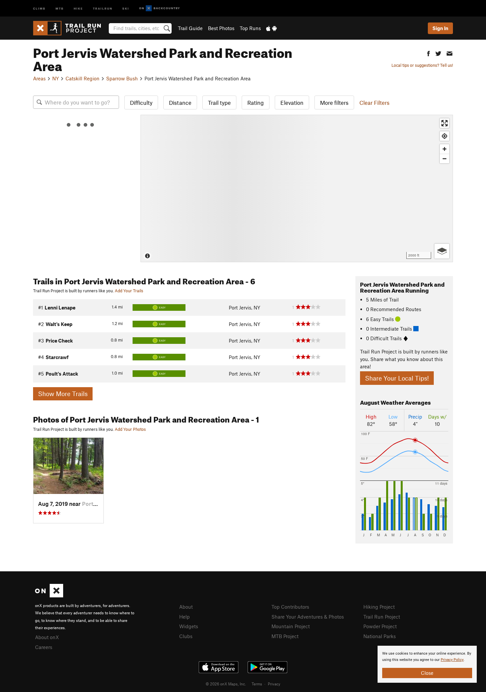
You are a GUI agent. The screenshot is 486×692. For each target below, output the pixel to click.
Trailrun (102, 8)
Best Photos (221, 28)
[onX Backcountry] (159, 8)
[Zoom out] (444, 158)
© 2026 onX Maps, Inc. (226, 683)
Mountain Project (290, 626)
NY (55, 78)
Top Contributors (290, 607)
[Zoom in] (444, 149)
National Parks (379, 636)
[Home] (70, 28)
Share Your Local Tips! (397, 378)
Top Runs (250, 28)
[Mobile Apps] (271, 28)
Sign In (440, 28)
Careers (43, 647)
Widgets (188, 626)
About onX (47, 637)
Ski (125, 8)
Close (427, 673)
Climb (39, 8)
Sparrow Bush (122, 78)
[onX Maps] (49, 595)
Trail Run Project (381, 617)
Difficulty (141, 102)
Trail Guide (190, 28)
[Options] (441, 251)
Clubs (185, 636)
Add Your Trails (129, 290)
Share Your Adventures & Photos (307, 617)
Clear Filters (374, 102)
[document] (427, 664)
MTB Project (285, 636)
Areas (39, 78)
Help (184, 617)
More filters (334, 102)
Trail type (219, 102)
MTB (60, 8)
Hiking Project (379, 607)
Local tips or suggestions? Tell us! (422, 65)
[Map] (297, 188)
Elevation (292, 102)
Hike (78, 8)
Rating (255, 102)
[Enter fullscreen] (444, 123)
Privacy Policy (452, 660)
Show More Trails (63, 393)
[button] (428, 53)
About (186, 607)
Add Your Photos (130, 429)
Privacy (274, 683)
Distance (180, 102)
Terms (257, 683)
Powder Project (380, 626)
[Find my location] (444, 136)
